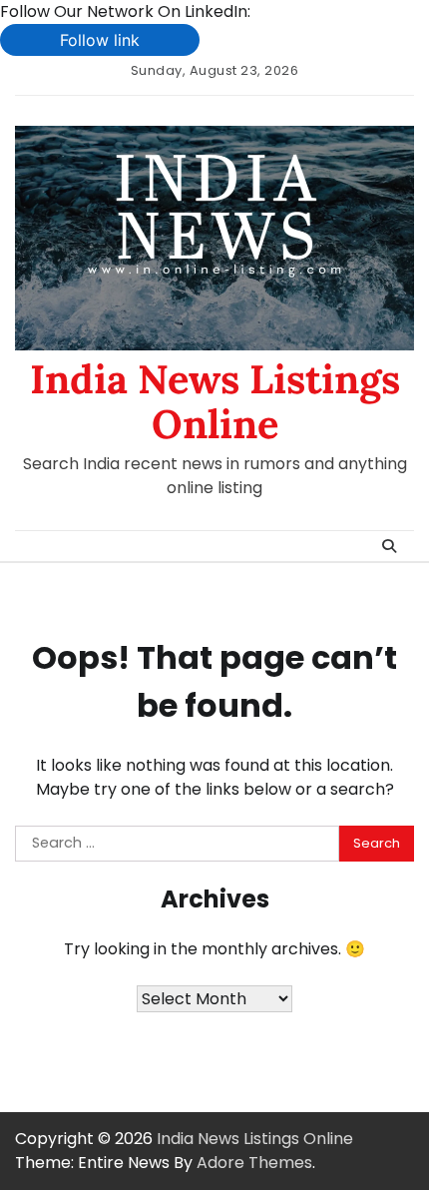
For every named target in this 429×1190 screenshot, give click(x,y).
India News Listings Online (215, 401)
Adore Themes (254, 1162)
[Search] (389, 546)
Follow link (100, 40)
